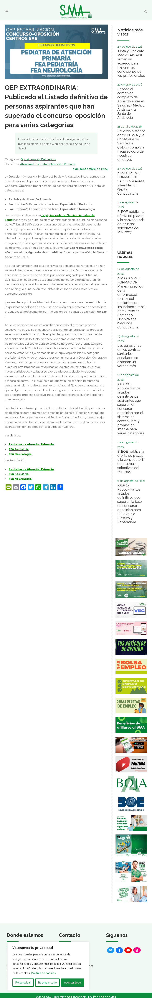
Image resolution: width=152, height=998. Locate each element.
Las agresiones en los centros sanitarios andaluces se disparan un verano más (129, 356)
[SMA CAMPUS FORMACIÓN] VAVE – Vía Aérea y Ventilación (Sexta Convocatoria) (130, 183)
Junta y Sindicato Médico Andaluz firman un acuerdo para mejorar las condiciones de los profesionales (131, 63)
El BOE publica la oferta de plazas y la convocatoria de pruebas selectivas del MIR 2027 (131, 222)
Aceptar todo (72, 982)
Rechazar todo (47, 982)
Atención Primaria (63, 164)
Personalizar (23, 982)
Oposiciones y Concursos (38, 159)
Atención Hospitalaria (35, 164)
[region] (48, 966)
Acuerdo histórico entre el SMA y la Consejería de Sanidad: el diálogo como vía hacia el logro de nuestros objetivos (131, 145)
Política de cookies (43, 973)
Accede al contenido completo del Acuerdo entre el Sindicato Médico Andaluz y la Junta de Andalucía (131, 103)
